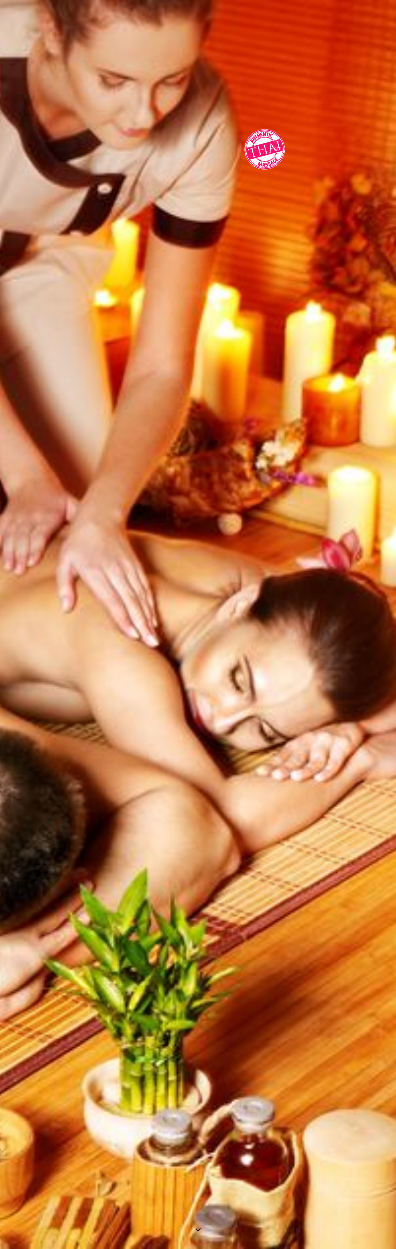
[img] (198, 624)
